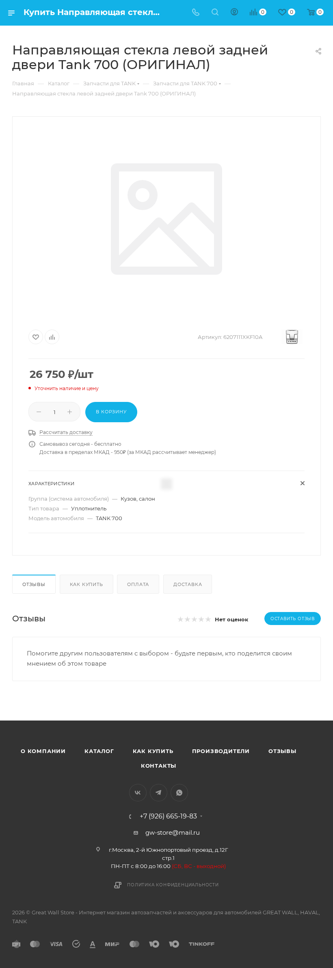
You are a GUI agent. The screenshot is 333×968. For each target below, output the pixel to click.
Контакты (158, 765)
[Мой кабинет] (234, 13)
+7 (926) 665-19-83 (168, 816)
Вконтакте (138, 792)
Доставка (187, 584)
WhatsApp (179, 792)
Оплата (138, 584)
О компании (43, 751)
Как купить (86, 584)
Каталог (99, 751)
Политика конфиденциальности (173, 885)
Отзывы (33, 584)
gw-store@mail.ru (172, 832)
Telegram (158, 792)
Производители (221, 751)
